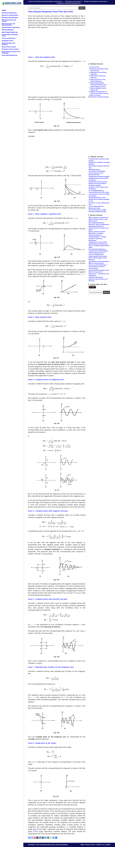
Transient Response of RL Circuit (99, 192)
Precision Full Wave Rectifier (97, 211)
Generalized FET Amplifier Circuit (99, 270)
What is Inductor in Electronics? (98, 217)
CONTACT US (100, 844)
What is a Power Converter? (97, 231)
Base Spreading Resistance (97, 249)
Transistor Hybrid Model (96, 254)
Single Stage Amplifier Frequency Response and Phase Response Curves (98, 84)
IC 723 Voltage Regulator (96, 190)
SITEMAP (107, 844)
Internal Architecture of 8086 (97, 210)
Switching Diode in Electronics (98, 244)
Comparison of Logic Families (98, 242)
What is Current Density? (96, 263)
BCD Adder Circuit (94, 169)
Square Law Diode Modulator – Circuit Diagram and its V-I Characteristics (98, 266)
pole (34, 829)
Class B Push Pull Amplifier (97, 171)
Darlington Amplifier (95, 185)
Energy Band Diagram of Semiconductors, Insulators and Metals (98, 228)
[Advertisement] (56, 42)
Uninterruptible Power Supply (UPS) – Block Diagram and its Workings (98, 257)
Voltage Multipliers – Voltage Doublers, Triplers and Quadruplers (97, 238)
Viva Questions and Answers (73, 1)
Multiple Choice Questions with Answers (95, 1)
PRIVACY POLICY (90, 844)
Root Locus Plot (95, 95)
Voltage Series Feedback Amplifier (99, 176)
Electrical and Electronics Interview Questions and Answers (45, 1)
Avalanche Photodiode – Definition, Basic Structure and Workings (98, 279)
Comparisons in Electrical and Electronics (68, 3)
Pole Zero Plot (94, 67)
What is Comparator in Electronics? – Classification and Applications (99, 273)
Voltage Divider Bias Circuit (97, 197)
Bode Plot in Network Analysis (99, 97)
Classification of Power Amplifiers (99, 261)
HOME (82, 844)
